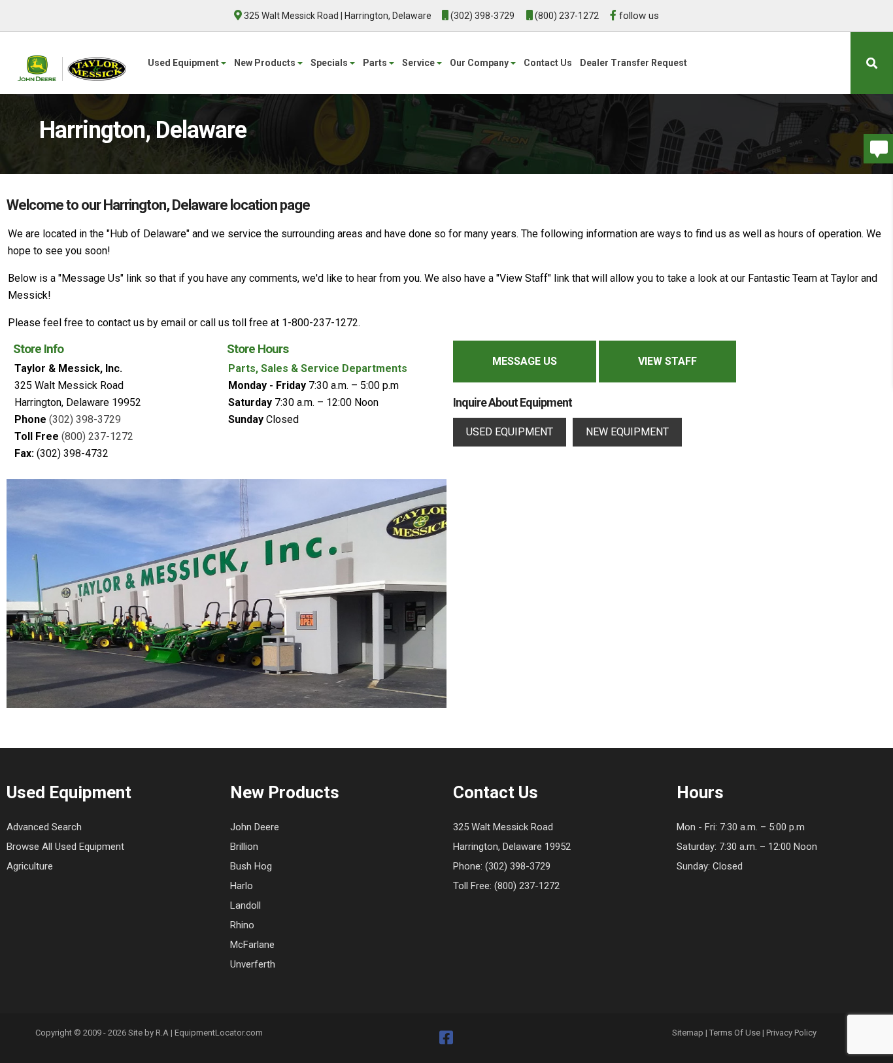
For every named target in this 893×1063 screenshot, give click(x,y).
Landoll (245, 905)
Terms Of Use (734, 1033)
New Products (265, 63)
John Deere (254, 827)
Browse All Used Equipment (65, 846)
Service (419, 63)
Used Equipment (184, 63)
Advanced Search (44, 827)
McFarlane (252, 945)
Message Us (524, 361)
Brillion (244, 846)
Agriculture (30, 866)
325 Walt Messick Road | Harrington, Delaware (337, 15)
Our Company (480, 63)
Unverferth (252, 964)
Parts (376, 63)
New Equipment (627, 432)
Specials (330, 63)
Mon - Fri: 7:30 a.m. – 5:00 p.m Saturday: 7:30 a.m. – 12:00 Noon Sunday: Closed (747, 846)
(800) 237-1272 (566, 15)
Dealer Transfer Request (633, 63)
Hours (700, 792)
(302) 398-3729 (481, 15)
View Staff (667, 361)
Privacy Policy (791, 1033)
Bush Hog (251, 866)
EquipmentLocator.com (219, 1033)
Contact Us (548, 63)
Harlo (241, 886)
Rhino (242, 925)
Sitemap (687, 1033)
